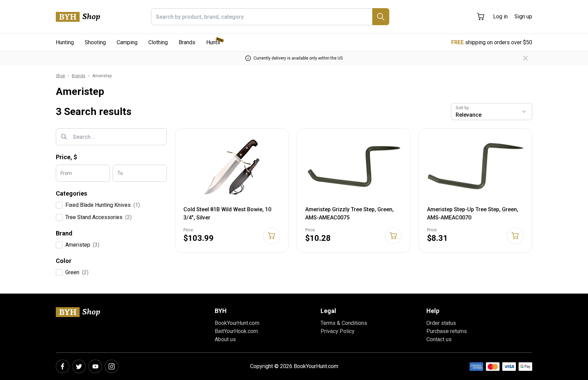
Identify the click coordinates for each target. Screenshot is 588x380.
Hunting (65, 42)
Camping (127, 42)
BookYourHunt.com (237, 323)
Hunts (213, 42)
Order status (441, 323)
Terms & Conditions (344, 323)
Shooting (95, 42)
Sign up (523, 16)
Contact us (439, 339)
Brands (187, 42)
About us (225, 339)
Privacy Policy (338, 331)
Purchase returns (446, 331)
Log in (500, 16)
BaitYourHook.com (236, 331)
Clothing (158, 42)
